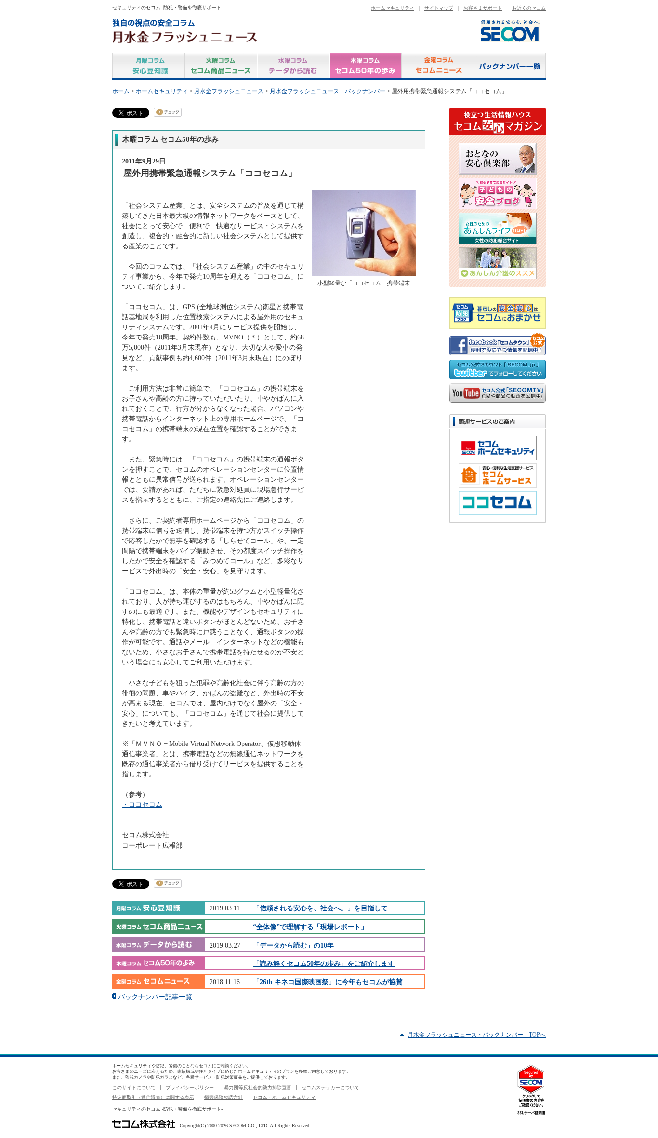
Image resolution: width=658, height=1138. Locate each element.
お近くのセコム (529, 8)
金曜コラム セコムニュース (438, 66)
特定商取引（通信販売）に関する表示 (153, 1097)
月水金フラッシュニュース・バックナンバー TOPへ (477, 1034)
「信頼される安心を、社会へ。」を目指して (320, 908)
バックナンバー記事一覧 (155, 997)
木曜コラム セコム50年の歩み (365, 66)
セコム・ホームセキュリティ (284, 1097)
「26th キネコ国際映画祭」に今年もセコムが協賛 (328, 982)
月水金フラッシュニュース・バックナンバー (327, 91)
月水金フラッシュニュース (228, 91)
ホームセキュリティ (392, 8)
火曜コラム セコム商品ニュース (221, 66)
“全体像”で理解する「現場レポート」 (310, 927)
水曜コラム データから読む (293, 66)
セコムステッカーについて (330, 1087)
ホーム (121, 91)
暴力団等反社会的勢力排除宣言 (257, 1087)
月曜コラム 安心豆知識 (148, 66)
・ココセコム (142, 804)
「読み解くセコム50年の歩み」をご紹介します (324, 963)
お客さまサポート (482, 8)
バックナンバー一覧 (510, 66)
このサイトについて (134, 1087)
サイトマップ (438, 8)
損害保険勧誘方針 (223, 1097)
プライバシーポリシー (190, 1087)
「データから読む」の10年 (293, 945)
